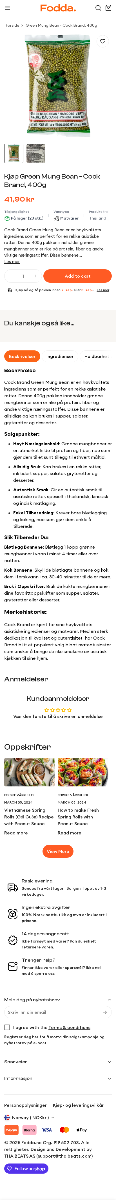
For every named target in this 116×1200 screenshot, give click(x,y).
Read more (16, 833)
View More (58, 851)
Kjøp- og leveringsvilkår (78, 1105)
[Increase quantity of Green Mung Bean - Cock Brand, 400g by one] (35, 276)
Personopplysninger (25, 1105)
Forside (12, 25)
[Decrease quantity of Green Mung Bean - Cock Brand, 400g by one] (11, 276)
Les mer (12, 261)
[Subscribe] (105, 1012)
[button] (98, 7)
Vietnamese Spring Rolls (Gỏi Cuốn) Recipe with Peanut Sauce (29, 816)
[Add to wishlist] (103, 41)
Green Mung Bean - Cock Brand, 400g (61, 25)
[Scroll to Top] (105, 1170)
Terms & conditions (69, 1027)
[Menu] (7, 7)
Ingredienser (59, 356)
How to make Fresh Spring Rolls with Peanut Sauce (78, 816)
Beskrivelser (22, 356)
